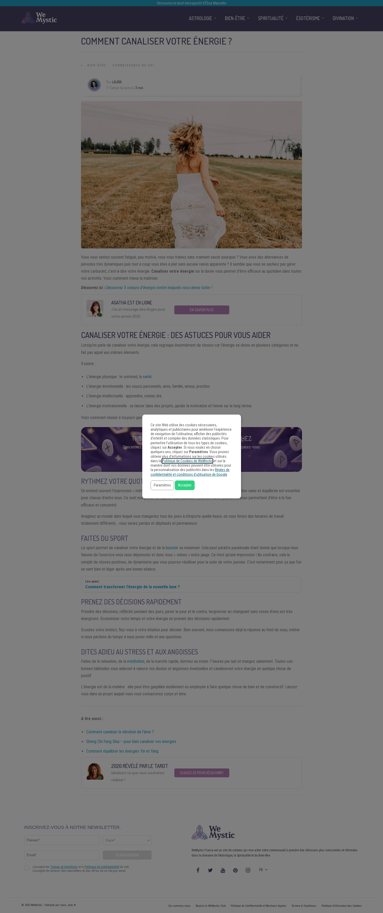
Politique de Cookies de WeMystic (187, 461)
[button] (162, 485)
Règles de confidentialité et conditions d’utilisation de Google (190, 472)
